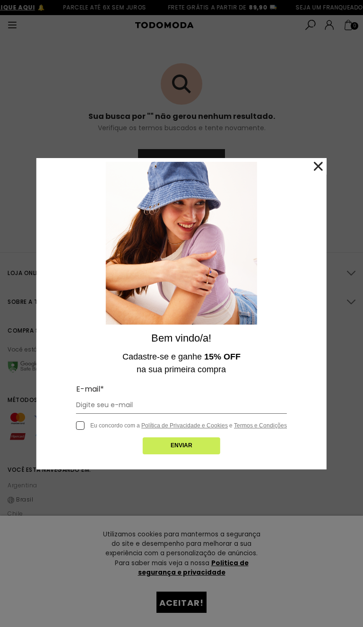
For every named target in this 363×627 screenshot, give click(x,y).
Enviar (181, 445)
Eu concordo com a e (188, 425)
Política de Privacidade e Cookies (184, 425)
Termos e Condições (260, 425)
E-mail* (90, 389)
